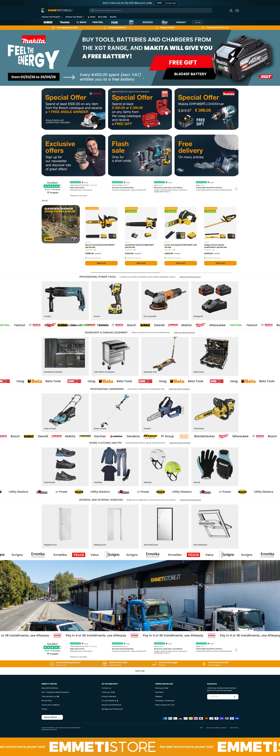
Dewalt (91, 325)
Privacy (44, 709)
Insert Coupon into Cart (165, 705)
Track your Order (108, 692)
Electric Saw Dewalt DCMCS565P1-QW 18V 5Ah (100, 246)
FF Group (57, 436)
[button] (237, 10)
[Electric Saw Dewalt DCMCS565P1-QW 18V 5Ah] (101, 223)
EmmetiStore (50, 728)
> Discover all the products (190, 277)
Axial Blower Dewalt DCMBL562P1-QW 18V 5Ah (139, 246)
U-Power (50, 492)
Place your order (161, 688)
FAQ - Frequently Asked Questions (55, 692)
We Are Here (47, 700)
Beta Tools (43, 381)
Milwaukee (153, 325)
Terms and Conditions (51, 705)
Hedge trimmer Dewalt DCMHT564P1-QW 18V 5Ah (215, 246)
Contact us (106, 688)
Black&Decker (94, 436)
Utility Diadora (88, 492)
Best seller (102, 17)
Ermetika (76, 555)
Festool (34, 325)
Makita (118, 325)
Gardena (23, 436)
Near (201, 728)
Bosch (63, 325)
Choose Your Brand (73, 17)
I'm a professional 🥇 (110, 700)
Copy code (171, 3)
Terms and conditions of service (216, 728)
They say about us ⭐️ (50, 696)
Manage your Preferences (112, 709)
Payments (159, 692)
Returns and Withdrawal (111, 705)
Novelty (113, 17)
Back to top (140, 671)
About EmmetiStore (50, 688)
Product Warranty (109, 696)
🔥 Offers (91, 17)
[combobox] (150, 10)
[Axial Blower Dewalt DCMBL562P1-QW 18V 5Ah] (141, 223)
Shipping (158, 696)
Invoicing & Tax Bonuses (164, 700)
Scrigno (33, 555)
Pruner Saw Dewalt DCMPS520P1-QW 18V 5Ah (180, 246)
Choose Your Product (51, 17)
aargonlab (53, 729)
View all (45, 200)
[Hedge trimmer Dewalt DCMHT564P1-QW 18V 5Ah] (220, 223)
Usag (10, 381)
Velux (111, 555)
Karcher (247, 436)
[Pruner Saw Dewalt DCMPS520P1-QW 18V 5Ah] (180, 223)
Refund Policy (234, 728)
